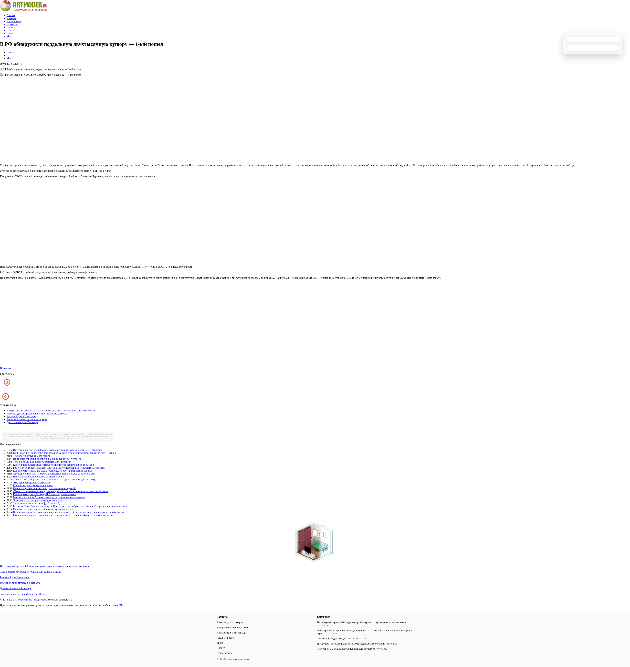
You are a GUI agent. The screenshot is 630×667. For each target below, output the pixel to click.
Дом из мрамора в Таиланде (22, 422)
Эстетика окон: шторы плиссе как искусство (38, 500)
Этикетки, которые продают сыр (31, 482)
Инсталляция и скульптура (232, 632)
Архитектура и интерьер (230, 622)
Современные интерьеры (31, 599)
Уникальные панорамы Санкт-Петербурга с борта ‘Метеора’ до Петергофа (54, 479)
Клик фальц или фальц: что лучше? (33, 485)
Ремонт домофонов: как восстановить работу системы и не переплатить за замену (59, 467)
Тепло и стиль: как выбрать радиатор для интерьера (68, 436)
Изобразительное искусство (232, 627)
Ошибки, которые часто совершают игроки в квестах (43, 509)
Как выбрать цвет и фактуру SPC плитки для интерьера (44, 494)
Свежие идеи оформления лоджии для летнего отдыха (37, 413)
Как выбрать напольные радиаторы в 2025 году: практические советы (52, 470)
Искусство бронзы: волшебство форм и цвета (38, 476)
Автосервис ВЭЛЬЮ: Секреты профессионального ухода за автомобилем (54, 473)
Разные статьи (224, 653)
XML (122, 605)
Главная (11, 52)
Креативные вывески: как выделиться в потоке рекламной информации (75, 437)
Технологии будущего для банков (90, 434)
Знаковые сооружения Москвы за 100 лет (23, 594)
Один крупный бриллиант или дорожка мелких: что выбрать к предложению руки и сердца (40, 434)
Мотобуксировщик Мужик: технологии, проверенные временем (49, 497)
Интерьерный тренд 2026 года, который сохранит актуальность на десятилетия (51, 410)
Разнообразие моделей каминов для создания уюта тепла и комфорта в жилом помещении (63, 515)
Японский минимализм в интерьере (27, 419)
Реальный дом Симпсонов (21, 416)
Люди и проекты (226, 637)
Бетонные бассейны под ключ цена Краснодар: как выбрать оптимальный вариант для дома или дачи (70, 506)
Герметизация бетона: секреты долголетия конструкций (44, 488)
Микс (10, 58)
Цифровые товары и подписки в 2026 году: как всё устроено (47, 458)
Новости (221, 647)
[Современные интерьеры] (23, 10)
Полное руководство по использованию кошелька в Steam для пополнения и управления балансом (68, 512)
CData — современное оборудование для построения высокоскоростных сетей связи (60, 491)
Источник (5, 368)
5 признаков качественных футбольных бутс (38, 503)
